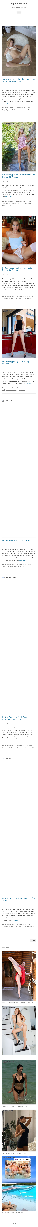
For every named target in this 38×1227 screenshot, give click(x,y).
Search (4, 938)
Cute (32, 296)
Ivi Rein (18, 107)
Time (25, 110)
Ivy (12, 203)
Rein (18, 110)
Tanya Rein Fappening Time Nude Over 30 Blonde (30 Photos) (18, 80)
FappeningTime (19, 3)
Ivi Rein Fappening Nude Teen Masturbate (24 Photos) (14, 718)
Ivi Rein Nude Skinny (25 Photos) (16, 540)
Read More (5, 103)
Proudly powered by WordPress (10, 1223)
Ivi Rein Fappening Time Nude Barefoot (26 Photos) (18, 899)
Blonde (28, 107)
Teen (21, 748)
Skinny (15, 390)
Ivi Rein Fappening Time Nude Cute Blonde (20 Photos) (17, 269)
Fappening (5, 110)
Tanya (21, 110)
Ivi (9, 298)
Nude (10, 110)
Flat (10, 203)
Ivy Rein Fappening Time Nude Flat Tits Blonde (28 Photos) (18, 176)
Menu (19, 12)
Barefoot (28, 924)
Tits (29, 203)
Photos (14, 110)
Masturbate (5, 748)
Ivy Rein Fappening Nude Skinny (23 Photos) (17, 362)
